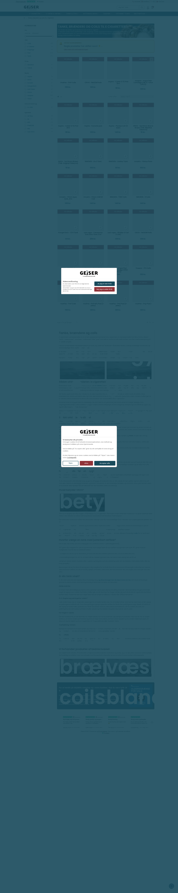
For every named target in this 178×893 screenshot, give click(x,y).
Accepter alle (105, 463)
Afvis (86, 463)
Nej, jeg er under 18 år (104, 289)
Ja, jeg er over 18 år (104, 283)
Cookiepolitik (71, 457)
